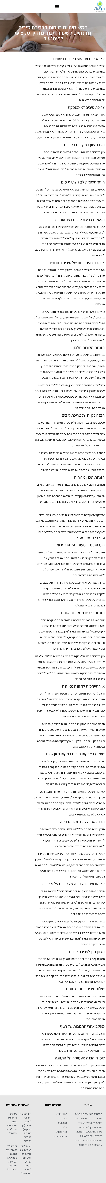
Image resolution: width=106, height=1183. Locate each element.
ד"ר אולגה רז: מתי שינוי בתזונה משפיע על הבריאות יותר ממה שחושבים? (11, 1157)
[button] (57, 6)
